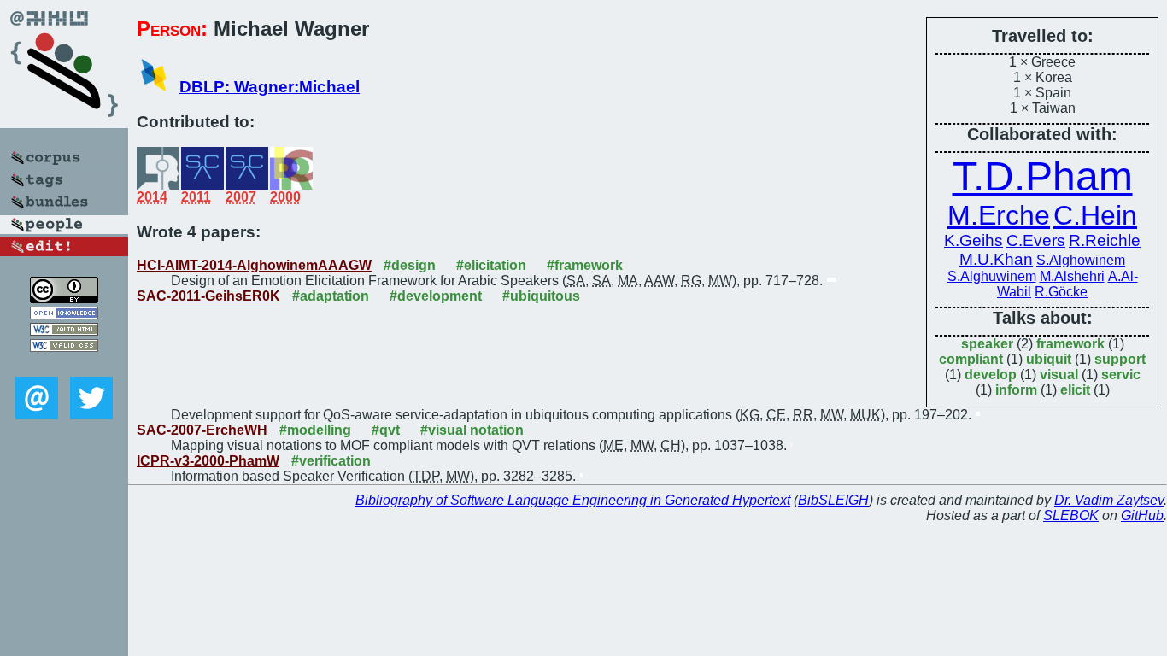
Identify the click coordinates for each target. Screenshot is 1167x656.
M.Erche (998, 215)
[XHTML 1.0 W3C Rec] (64, 331)
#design (410, 265)
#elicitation (491, 265)
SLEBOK (1071, 515)
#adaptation (330, 296)
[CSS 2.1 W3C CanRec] (64, 364)
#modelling (315, 430)
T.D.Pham (1043, 176)
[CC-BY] (64, 298)
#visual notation (472, 430)
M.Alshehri (1072, 276)
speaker (987, 344)
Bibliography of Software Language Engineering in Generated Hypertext (572, 500)
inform (1016, 390)
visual (1059, 374)
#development (436, 296)
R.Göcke (1061, 291)
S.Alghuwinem (991, 276)
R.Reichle (1105, 240)
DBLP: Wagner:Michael (269, 87)
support (1120, 359)
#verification (331, 461)
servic (1121, 374)
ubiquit (1048, 359)
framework (1070, 344)
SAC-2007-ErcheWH (202, 430)
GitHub (1142, 515)
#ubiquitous (541, 296)
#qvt (386, 430)
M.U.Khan (996, 259)
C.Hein (1095, 215)
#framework (585, 265)
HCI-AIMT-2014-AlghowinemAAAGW (254, 265)
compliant (971, 359)
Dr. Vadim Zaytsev (1109, 500)
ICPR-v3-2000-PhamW (208, 461)
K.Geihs (973, 240)
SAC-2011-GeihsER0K (208, 296)
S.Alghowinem (1080, 260)
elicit (1075, 390)
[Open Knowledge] (64, 315)
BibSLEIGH (833, 500)
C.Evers (1035, 240)
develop (991, 374)
